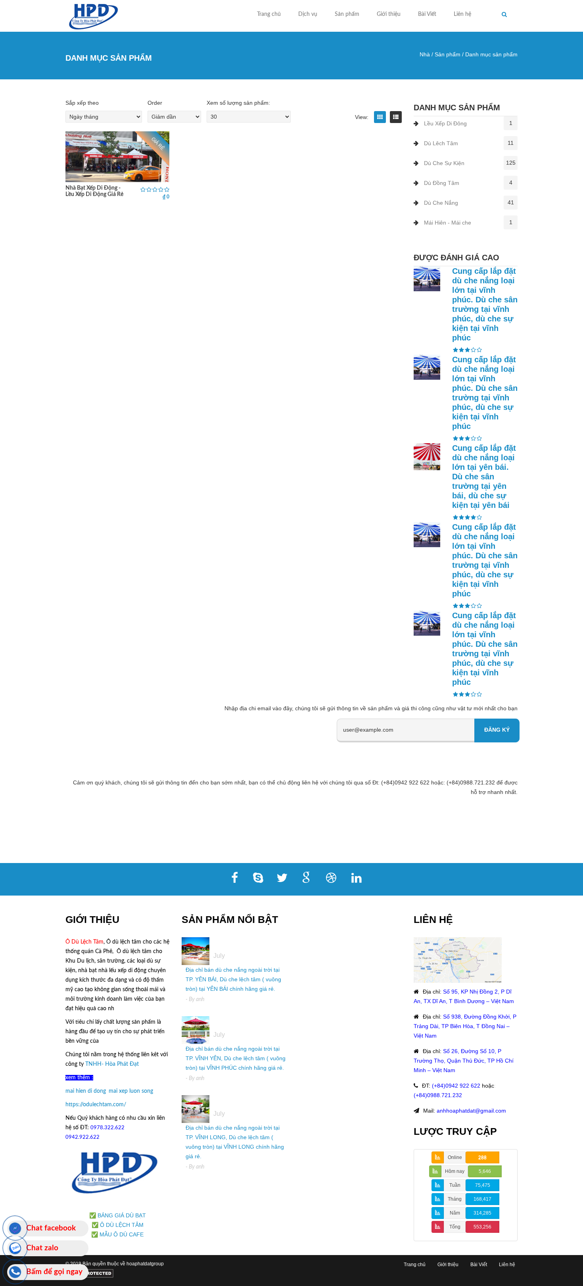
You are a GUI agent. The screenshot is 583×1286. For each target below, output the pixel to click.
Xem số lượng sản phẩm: (238, 103)
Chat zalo (42, 1248)
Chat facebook (51, 1228)
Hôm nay (454, 1171)
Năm (455, 1213)
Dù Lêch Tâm (441, 143)
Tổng (454, 1227)
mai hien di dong (85, 1091)
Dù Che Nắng (441, 203)
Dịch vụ (307, 14)
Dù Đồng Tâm (441, 183)
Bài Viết (427, 14)
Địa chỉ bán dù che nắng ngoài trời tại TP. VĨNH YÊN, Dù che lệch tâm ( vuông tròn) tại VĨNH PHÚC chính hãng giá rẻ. (236, 1058)
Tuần (454, 1185)
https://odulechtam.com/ (95, 1104)
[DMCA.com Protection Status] (89, 1273)
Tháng (455, 1199)
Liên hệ (462, 14)
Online (455, 1157)
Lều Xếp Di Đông (445, 123)
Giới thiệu (389, 14)
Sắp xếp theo (82, 103)
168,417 (482, 1199)
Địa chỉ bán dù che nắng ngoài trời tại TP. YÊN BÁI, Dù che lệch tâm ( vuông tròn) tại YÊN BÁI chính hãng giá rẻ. (233, 979)
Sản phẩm (347, 14)
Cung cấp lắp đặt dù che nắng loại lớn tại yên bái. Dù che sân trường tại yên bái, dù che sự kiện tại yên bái (484, 476)
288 (482, 1157)
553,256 (482, 1227)
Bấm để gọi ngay (54, 1272)
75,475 (482, 1185)
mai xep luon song (131, 1091)
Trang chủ (269, 14)
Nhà (425, 54)
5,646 (485, 1171)
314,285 (482, 1213)
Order (155, 103)
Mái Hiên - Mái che (447, 222)
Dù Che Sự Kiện (444, 163)
